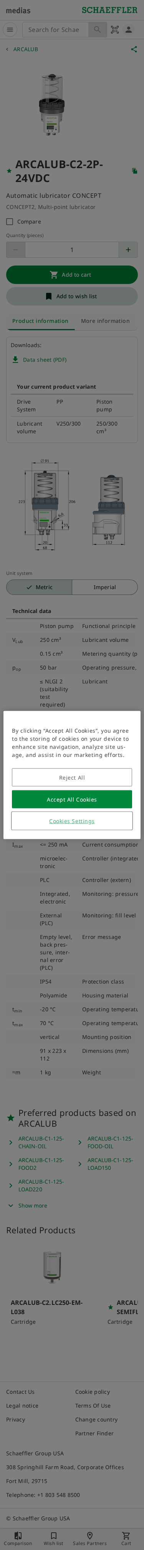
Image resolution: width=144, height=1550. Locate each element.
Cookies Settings (72, 821)
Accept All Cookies (72, 799)
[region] (71, 775)
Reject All (72, 777)
